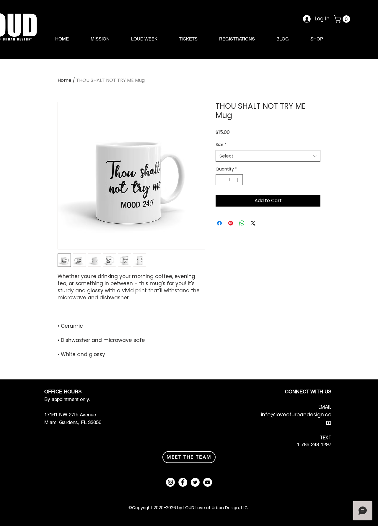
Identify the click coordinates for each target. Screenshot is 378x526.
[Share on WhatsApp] (241, 223)
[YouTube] (207, 482)
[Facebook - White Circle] (182, 482)
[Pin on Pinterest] (230, 223)
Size (221, 144)
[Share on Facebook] (219, 223)
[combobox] (268, 156)
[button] (343, 19)
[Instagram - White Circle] (170, 482)
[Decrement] (220, 180)
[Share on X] (253, 223)
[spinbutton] (229, 180)
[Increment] (238, 180)
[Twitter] (195, 482)
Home (64, 80)
